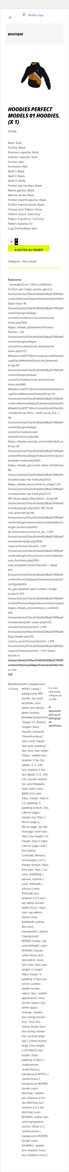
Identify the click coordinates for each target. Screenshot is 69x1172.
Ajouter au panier (28, 249)
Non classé (29, 261)
